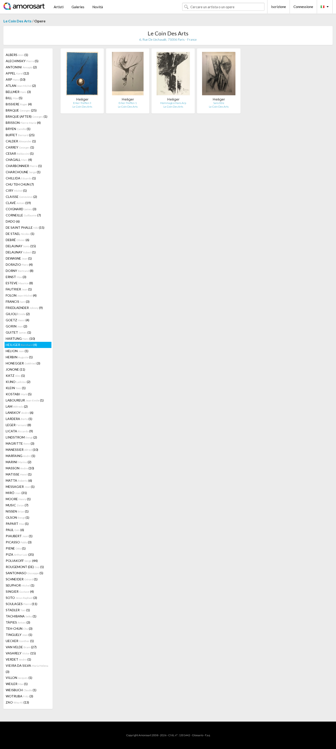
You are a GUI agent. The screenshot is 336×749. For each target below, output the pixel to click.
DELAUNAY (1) (21, 252)
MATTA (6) (19, 480)
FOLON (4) (21, 295)
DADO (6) (13, 221)
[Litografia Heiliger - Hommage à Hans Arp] (173, 74)
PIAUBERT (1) (19, 536)
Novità (97, 7)
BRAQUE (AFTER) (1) (26, 116)
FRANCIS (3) (17, 301)
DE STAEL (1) (20, 234)
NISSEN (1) (17, 511)
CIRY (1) (16, 190)
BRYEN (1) (18, 129)
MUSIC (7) (17, 505)
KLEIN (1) (16, 388)
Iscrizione (278, 7)
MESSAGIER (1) (20, 487)
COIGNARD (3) (21, 209)
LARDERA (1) (19, 419)
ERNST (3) (16, 277)
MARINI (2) (18, 462)
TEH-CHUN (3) (19, 628)
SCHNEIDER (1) (21, 579)
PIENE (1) (16, 548)
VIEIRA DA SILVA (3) (27, 669)
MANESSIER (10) (22, 450)
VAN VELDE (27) (21, 647)
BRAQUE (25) (21, 110)
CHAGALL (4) (19, 160)
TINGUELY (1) (19, 635)
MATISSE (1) (19, 474)
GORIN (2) (16, 326)
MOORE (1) (18, 499)
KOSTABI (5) (19, 394)
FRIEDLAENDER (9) (24, 308)
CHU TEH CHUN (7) (20, 184)
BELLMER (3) (18, 92)
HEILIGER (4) (21, 345)
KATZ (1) (15, 375)
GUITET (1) (18, 332)
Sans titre (218, 103)
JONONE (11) (15, 369)
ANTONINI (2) (21, 67)
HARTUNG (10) (20, 338)
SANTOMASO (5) (24, 573)
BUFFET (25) (20, 135)
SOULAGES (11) (21, 604)
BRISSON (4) (23, 123)
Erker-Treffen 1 (128, 103)
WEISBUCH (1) (21, 690)
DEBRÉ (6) (17, 240)
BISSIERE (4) (19, 104)
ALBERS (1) (17, 55)
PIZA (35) (20, 554)
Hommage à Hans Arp (173, 103)
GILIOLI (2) (18, 314)
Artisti (59, 7)
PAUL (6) (15, 530)
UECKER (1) (20, 641)
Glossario (197, 735)
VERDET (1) (18, 659)
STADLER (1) (18, 610)
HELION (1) (17, 351)
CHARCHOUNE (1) (23, 172)
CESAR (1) (20, 153)
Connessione (303, 7)
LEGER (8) (18, 425)
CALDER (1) (21, 141)
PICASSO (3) (19, 542)
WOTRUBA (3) (19, 696)
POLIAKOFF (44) (22, 561)
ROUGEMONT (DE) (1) (25, 567)
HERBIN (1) (19, 357)
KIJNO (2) (18, 382)
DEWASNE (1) (19, 258)
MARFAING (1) (20, 456)
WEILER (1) (17, 684)
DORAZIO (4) (19, 264)
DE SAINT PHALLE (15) (25, 227)
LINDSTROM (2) (21, 437)
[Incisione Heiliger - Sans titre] (218, 74)
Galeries (78, 7)
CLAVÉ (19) (18, 203)
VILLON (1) (19, 678)
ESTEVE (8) (19, 283)
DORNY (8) (19, 271)
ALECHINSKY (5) (22, 61)
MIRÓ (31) (16, 493)
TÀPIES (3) (18, 622)
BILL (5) (14, 98)
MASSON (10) (20, 468)
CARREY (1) (20, 147)
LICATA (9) (19, 431)
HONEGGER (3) (23, 363)
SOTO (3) (21, 598)
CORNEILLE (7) (23, 215)
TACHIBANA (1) (21, 616)
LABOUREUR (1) (25, 400)
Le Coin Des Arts (17, 21)
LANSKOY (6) (19, 412)
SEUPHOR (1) (20, 585)
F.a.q (207, 735)
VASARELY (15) (21, 653)
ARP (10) (15, 79)
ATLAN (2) (21, 86)
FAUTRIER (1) (19, 289)
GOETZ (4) (17, 320)
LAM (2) (17, 406)
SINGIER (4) (20, 591)
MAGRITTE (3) (20, 443)
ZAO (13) (17, 702)
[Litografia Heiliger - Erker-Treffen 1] (128, 74)
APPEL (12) (17, 73)
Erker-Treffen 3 (82, 103)
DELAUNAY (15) (21, 246)
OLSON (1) (17, 517)
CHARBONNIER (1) (24, 166)
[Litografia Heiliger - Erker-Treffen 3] (82, 74)
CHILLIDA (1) (21, 178)
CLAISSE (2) (21, 197)
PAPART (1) (17, 524)
